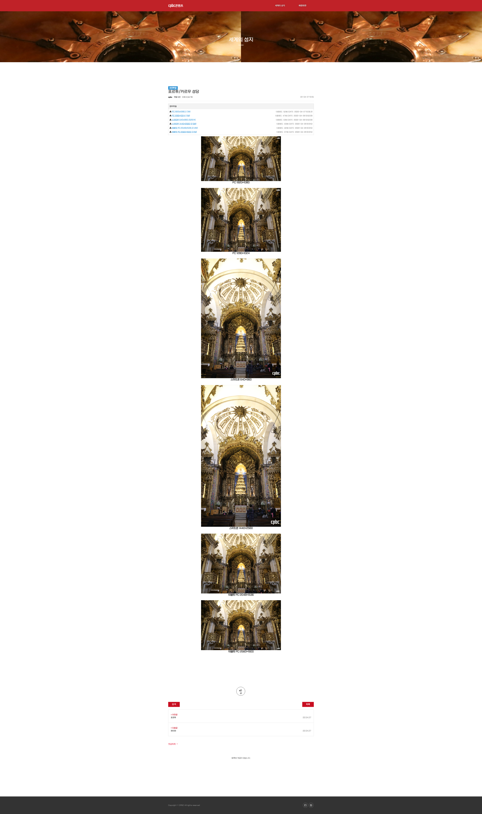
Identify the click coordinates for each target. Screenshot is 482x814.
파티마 (241, 731)
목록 (308, 704)
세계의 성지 (280, 5)
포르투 (241, 717)
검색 (174, 704)
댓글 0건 (177, 97)
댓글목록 (172, 743)
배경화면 (302, 5)
